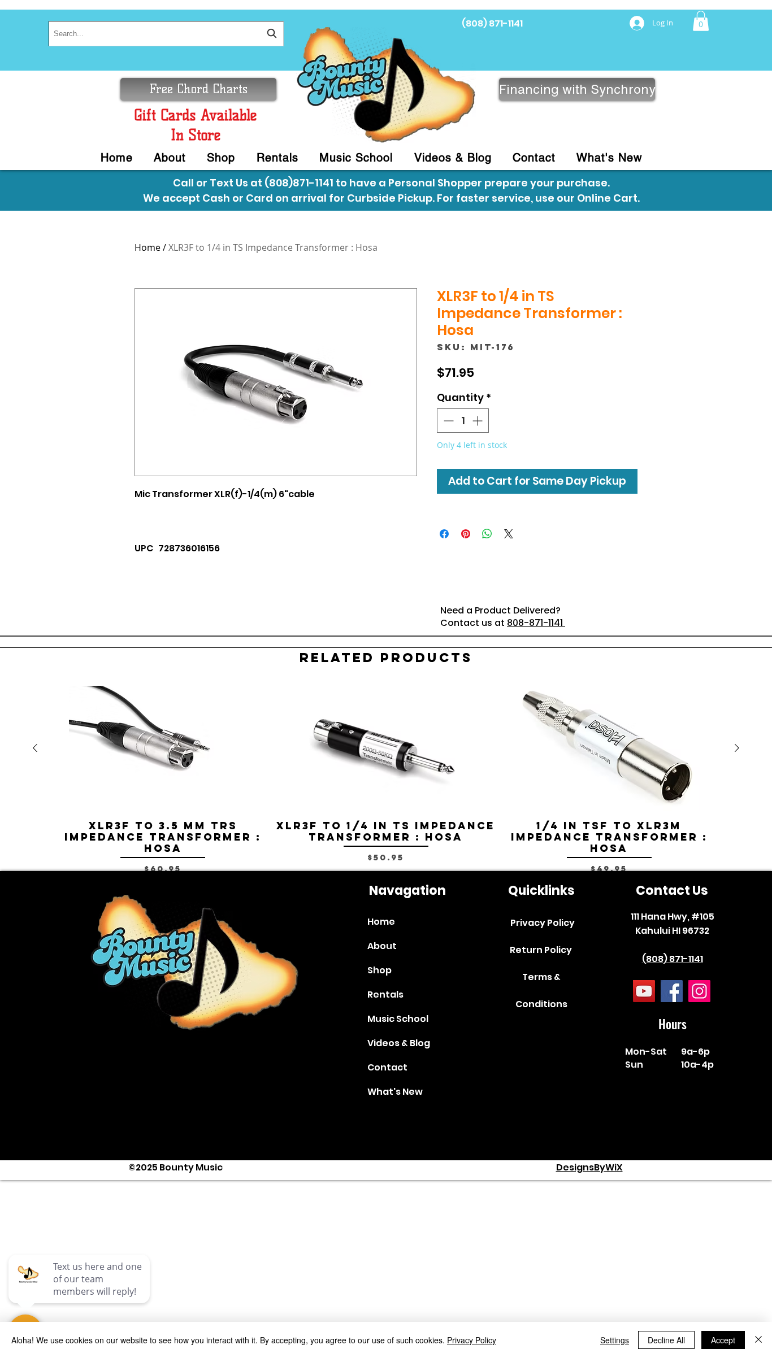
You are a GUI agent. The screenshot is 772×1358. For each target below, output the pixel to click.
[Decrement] (447, 420)
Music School (397, 1018)
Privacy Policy (542, 922)
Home (148, 247)
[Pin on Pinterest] (465, 534)
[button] (700, 21)
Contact (387, 1067)
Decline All (666, 1340)
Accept (723, 1340)
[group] (386, 780)
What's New (395, 1091)
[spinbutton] (463, 420)
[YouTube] (644, 991)
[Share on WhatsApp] (487, 534)
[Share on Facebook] (444, 534)
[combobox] (166, 33)
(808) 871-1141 (492, 23)
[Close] (758, 1340)
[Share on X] (508, 534)
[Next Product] (737, 748)
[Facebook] (672, 991)
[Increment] (478, 420)
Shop (379, 970)
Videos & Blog (398, 1043)
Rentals (385, 994)
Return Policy (541, 949)
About (382, 945)
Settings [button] (614, 1340)
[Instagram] (699, 991)
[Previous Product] (35, 748)
